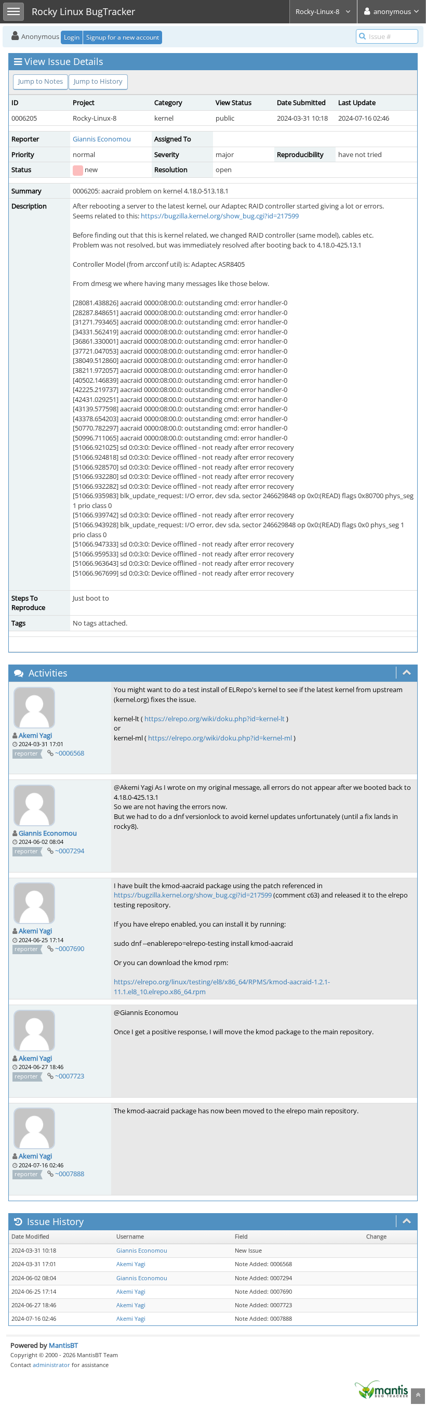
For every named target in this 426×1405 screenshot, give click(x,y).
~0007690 (69, 948)
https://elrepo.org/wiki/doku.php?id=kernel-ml (220, 738)
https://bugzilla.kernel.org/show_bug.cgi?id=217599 (220, 215)
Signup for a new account (122, 37)
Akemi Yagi (35, 735)
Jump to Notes (40, 81)
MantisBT (63, 1345)
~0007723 (69, 1076)
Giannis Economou (102, 139)
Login (71, 37)
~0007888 (69, 1173)
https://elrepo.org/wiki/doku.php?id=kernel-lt (214, 718)
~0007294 (69, 850)
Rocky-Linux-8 (318, 11)
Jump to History (98, 81)
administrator (51, 1365)
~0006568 (69, 753)
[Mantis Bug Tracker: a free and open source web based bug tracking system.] (381, 1389)
